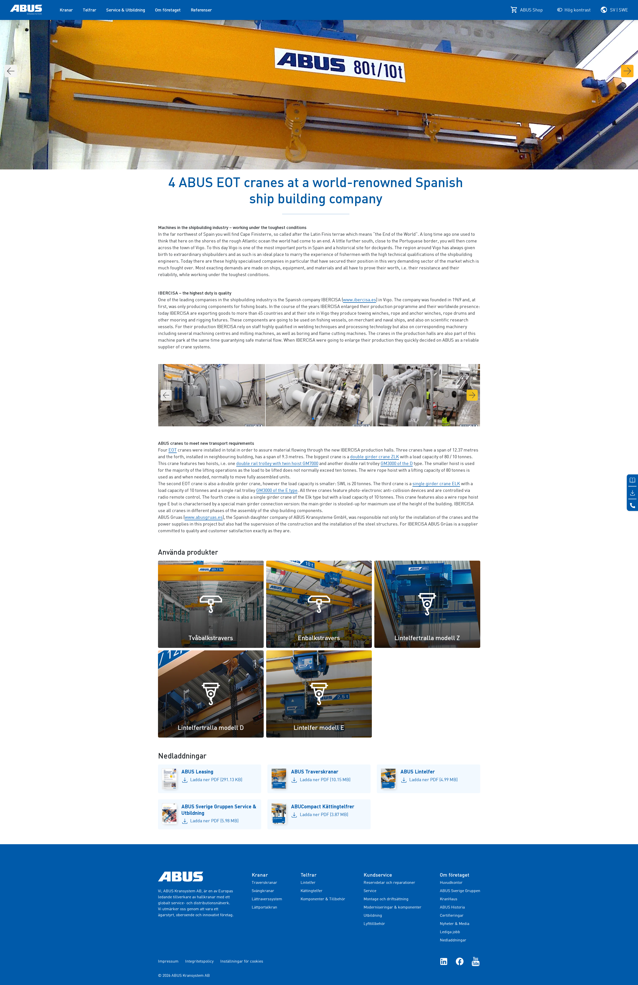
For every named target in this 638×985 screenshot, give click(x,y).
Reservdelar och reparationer (389, 883)
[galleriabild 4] (211, 395)
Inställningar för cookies (241, 962)
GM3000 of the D (397, 463)
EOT (172, 450)
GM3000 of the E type (277, 490)
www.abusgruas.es (204, 517)
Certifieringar (452, 916)
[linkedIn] (443, 962)
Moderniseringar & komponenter (392, 907)
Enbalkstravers (319, 637)
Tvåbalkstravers (210, 637)
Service (370, 891)
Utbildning (373, 916)
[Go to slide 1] (305, 419)
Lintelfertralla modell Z (427, 637)
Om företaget (168, 9)
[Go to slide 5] (321, 419)
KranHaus (448, 899)
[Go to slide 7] (329, 419)
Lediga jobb (450, 932)
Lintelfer (308, 883)
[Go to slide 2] (309, 419)
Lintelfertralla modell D (211, 727)
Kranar (66, 9)
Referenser (201, 9)
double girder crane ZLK (374, 457)
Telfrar (89, 9)
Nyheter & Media (454, 924)
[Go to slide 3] (313, 419)
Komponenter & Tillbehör (323, 899)
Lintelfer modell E (319, 727)
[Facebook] (459, 962)
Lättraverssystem (267, 899)
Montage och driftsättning (386, 899)
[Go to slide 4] (317, 419)
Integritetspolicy (199, 962)
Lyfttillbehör (374, 924)
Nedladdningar (453, 940)
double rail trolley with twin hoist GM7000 (277, 463)
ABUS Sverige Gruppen (460, 891)
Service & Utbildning (125, 9)
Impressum (168, 962)
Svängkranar (263, 891)
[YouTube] (475, 962)
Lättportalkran (264, 907)
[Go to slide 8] (333, 419)
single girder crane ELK (436, 484)
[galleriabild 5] (319, 395)
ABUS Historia (452, 907)
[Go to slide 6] (325, 419)
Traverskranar (264, 883)
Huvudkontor (451, 883)
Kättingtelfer (311, 891)
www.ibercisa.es (359, 300)
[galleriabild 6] (426, 395)
